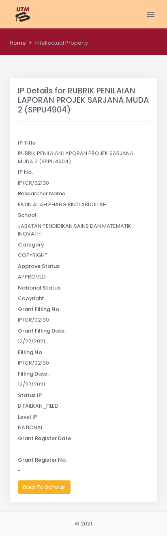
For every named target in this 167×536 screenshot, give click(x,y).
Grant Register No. (42, 460)
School (27, 215)
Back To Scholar (44, 487)
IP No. (25, 172)
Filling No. (30, 352)
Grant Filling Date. (42, 331)
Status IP (30, 395)
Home (18, 43)
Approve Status (39, 266)
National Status (39, 288)
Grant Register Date (44, 438)
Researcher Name (41, 193)
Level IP (27, 417)
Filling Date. (33, 374)
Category (31, 245)
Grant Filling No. (39, 309)
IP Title (27, 143)
